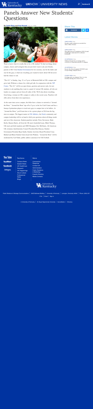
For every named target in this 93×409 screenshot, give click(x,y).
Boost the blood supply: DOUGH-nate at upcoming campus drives (76, 69)
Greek (44, 114)
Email (46, 196)
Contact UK (36, 165)
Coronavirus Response (36, 162)
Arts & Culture (21, 173)
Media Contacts (38, 176)
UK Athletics (34, 114)
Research (20, 168)
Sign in (52, 196)
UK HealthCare (22, 166)
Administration (37, 168)
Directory (69, 202)
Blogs (19, 179)
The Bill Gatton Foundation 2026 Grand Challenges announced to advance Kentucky (77, 53)
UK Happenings (22, 170)
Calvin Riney (10, 25)
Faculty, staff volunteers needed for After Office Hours (75, 43)
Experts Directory (38, 174)
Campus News (22, 161)
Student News (21, 164)
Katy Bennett (22, 25)
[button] (86, 4)
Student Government (24, 69)
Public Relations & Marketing (38, 171)
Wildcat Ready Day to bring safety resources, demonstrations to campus (76, 61)
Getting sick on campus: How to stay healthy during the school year (76, 77)
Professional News (21, 176)
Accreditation (61, 202)
